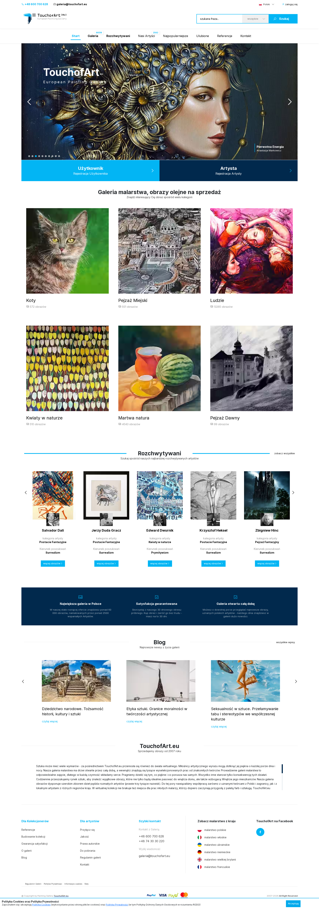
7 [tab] (49, 156)
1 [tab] (29, 156)
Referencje (224, 36)
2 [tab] (32, 156)
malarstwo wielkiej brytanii (220, 859)
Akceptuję (293, 903)
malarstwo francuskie (217, 866)
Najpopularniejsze (175, 36)
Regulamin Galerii (33, 884)
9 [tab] (56, 156)
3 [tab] (36, 156)
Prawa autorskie (90, 843)
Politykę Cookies (41, 904)
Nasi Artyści (146, 36)
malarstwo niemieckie (217, 852)
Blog (24, 857)
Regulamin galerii (90, 857)
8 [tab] (52, 156)
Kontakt (245, 36)
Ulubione (202, 36)
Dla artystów (89, 821)
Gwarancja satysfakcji (34, 843)
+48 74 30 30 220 (151, 841)
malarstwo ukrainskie (217, 844)
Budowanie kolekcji (33, 836)
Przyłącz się (87, 829)
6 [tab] (46, 156)
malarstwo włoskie (215, 837)
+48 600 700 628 (36, 4)
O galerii (26, 850)
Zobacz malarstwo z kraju (217, 821)
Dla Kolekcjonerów (35, 821)
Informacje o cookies (73, 884)
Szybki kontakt (150, 821)
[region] (159, 777)
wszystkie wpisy (285, 642)
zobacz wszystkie (284, 453)
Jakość (84, 836)
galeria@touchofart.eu (71, 4)
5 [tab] (42, 156)
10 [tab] (59, 156)
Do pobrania (87, 850)
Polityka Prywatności (53, 884)
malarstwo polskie (215, 829)
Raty (87, 884)
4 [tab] (39, 156)
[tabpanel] (159, 101)
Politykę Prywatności (117, 904)
